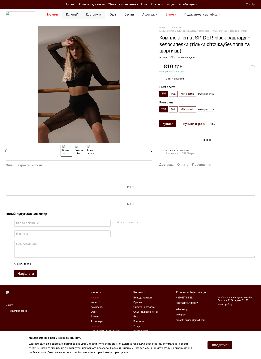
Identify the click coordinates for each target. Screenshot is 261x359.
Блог (144, 4)
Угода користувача (116, 352)
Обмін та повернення (123, 4)
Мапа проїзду (224, 304)
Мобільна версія (18, 311)
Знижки (171, 14)
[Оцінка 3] (49, 263)
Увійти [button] (169, 78)
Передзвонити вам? (187, 303)
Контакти (157, 4)
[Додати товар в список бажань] (252, 68)
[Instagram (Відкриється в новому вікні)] (7, 4)
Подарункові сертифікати (202, 14)
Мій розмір (187, 93)
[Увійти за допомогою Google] (148, 222)
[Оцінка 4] (56, 263)
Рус (253, 4)
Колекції (72, 14)
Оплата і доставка (92, 4)
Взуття (129, 14)
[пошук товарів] (234, 14)
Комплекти (93, 14)
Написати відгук (186, 57)
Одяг (112, 14)
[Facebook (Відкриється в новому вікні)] (11, 4)
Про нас (70, 4)
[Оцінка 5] (62, 263)
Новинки (52, 14)
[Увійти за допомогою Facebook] (142, 222)
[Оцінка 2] (43, 263)
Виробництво (187, 4)
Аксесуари (149, 14)
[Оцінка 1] (37, 263)
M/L (173, 93)
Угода (171, 4)
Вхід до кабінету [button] (142, 297)
